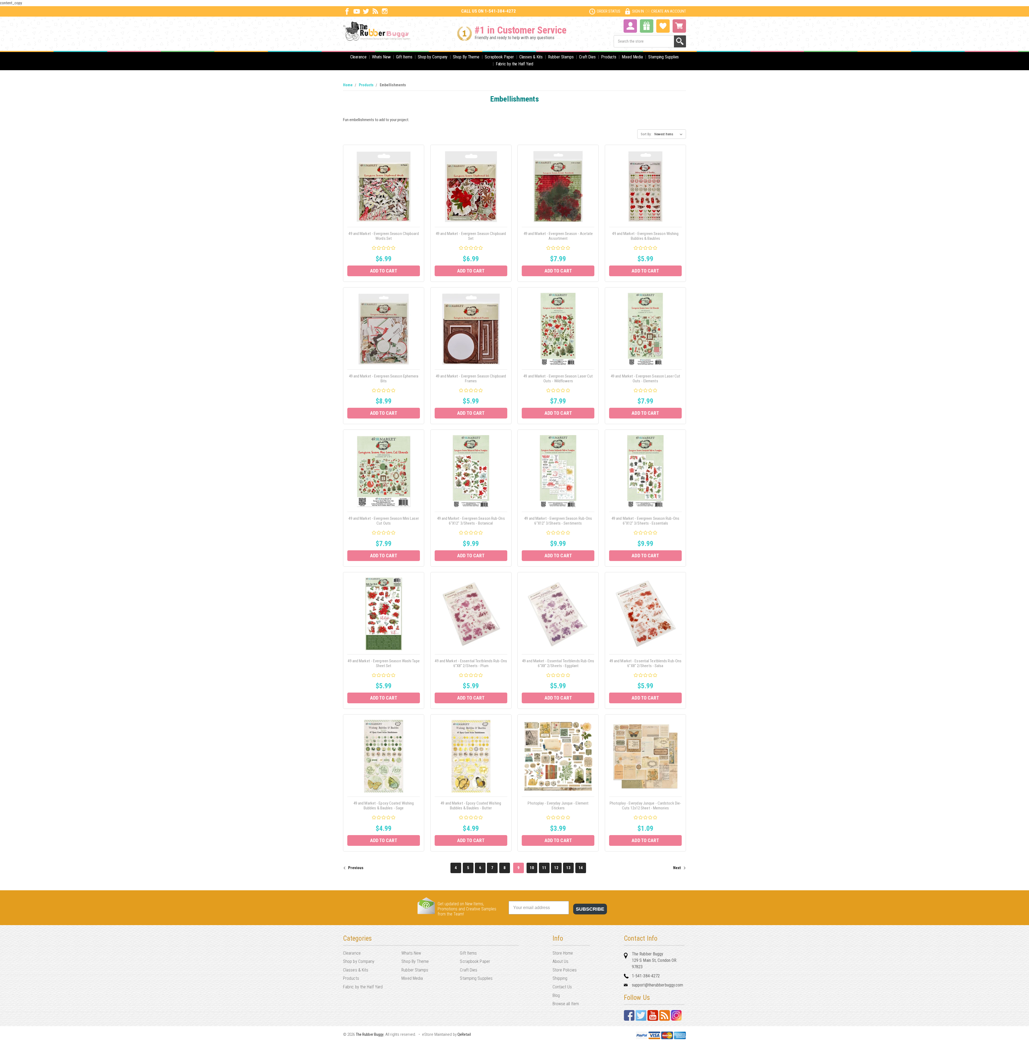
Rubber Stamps (561, 56)
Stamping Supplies (663, 56)
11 (544, 867)
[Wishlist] (663, 25)
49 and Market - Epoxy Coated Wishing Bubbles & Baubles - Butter (471, 805)
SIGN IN (638, 11)
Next (677, 867)
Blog (556, 995)
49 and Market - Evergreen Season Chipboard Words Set (383, 236)
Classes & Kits (531, 56)
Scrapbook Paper (499, 56)
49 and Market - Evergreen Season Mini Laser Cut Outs (383, 521)
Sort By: (646, 134)
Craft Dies (587, 56)
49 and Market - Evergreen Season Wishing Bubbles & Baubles (645, 236)
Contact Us (562, 986)
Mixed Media (632, 56)
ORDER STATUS (608, 11)
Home (348, 85)
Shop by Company (433, 56)
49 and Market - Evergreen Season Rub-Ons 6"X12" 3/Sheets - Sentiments (558, 521)
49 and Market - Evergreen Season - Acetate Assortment (558, 236)
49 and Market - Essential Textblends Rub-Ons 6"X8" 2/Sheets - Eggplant (558, 663)
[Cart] (679, 26)
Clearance (358, 56)
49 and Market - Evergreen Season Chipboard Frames (471, 378)
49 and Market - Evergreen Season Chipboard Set (471, 236)
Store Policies (565, 970)
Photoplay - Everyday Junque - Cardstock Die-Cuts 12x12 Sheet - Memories (645, 805)
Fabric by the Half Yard (515, 63)
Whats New (381, 56)
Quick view (384, 180)
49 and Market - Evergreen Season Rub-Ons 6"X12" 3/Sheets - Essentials (645, 521)
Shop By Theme (466, 56)
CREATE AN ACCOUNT (668, 11)
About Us (561, 961)
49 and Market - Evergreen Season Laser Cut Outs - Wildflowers (558, 378)
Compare (382, 192)
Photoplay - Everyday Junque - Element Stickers (558, 805)
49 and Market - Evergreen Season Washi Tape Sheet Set (383, 663)
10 (532, 867)
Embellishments (393, 85)
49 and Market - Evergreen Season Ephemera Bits (384, 378)
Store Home (563, 953)
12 (556, 867)
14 (581, 867)
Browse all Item (566, 1003)
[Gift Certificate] (646, 26)
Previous (355, 867)
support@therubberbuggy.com (657, 985)
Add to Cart (383, 271)
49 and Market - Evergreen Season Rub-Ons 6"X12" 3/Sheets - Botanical (471, 521)
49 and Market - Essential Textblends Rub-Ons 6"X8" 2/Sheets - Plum (471, 663)
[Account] (630, 25)
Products (608, 56)
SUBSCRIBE (590, 909)
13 (568, 867)
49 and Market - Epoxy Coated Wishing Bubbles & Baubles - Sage (383, 805)
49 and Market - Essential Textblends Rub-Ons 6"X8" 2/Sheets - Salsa (645, 663)
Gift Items (404, 56)
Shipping (560, 978)
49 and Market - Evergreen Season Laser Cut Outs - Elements (645, 378)
